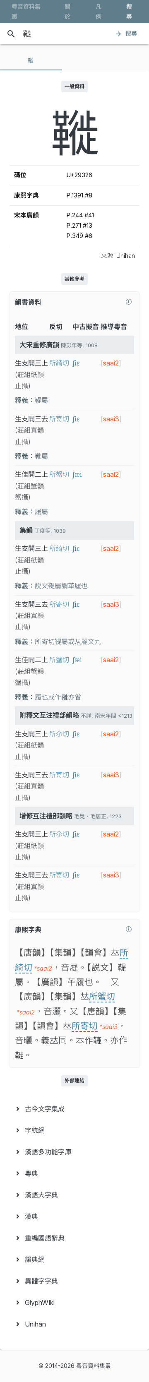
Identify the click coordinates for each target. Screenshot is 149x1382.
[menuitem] (74, 1109)
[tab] (31, 60)
